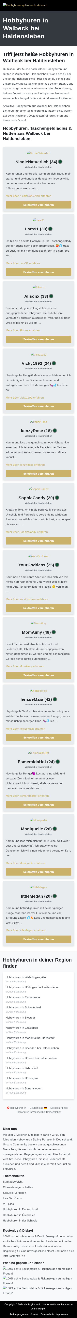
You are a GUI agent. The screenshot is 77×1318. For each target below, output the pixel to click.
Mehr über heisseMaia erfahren (25, 728)
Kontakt (34, 1314)
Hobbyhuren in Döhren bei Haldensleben (31, 1058)
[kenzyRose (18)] (38, 421)
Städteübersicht (13, 1181)
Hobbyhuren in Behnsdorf (22, 1068)
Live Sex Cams (12, 1198)
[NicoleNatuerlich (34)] (38, 152)
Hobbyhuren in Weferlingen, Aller (26, 977)
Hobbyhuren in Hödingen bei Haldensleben (32, 987)
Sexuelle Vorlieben (14, 1192)
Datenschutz (47, 1314)
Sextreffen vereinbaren (38, 204)
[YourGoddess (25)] (38, 556)
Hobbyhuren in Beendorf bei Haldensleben (32, 1048)
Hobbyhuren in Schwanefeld (23, 1007)
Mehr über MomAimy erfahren (24, 666)
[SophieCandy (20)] (39, 488)
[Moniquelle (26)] (38, 820)
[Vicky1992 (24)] (39, 354)
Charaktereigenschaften (18, 1187)
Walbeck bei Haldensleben (38, 167)
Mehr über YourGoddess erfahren (27, 599)
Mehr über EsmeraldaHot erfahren (27, 795)
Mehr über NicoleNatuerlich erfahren (28, 195)
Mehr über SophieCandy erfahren (27, 531)
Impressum (62, 1314)
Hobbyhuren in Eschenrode (23, 997)
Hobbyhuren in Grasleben (22, 1027)
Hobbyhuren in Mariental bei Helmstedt (30, 1037)
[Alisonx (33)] (39, 287)
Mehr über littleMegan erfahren (25, 930)
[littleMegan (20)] (38, 887)
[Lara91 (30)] (39, 220)
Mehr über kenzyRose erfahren (25, 464)
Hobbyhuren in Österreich (19, 1215)
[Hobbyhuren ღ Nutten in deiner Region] (24, 5)
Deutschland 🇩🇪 (38, 1108)
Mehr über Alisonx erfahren (23, 330)
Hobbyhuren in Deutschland (20, 1209)
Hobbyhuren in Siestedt (20, 1017)
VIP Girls (8, 1203)
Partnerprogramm (18, 1314)
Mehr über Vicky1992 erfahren (25, 397)
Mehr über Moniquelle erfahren (25, 863)
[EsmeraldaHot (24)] (38, 752)
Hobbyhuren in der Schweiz (20, 1220)
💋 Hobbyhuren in (16, 1108)
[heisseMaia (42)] (38, 690)
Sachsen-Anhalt (59, 1108)
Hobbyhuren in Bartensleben (23, 1088)
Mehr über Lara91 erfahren (23, 263)
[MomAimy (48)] (38, 623)
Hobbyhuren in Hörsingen (22, 1078)
